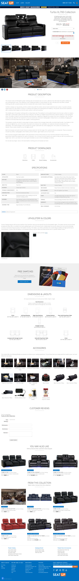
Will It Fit (27, 571)
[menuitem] (17, 3)
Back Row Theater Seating (39, 551)
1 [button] (37, 89)
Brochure (25, 160)
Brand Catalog (43, 160)
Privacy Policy (41, 569)
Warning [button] (4, 211)
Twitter (5, 89)
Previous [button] (34, 89)
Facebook (2, 89)
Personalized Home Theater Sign (63, 549)
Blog (2, 566)
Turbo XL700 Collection (8, 509)
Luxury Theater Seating (12, 549)
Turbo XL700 (4, 472)
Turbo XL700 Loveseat (33, 472)
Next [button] (44, 89)
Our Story (3, 565)
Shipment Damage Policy (44, 568)
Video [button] (33, 160)
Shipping (13, 568)
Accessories (53, 160)
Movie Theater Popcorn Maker (63, 555)
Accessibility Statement (43, 572)
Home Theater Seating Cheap (13, 555)
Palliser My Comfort (38, 552)
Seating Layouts (28, 565)
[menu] (23, 4)
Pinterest (7, 89)
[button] (73, 32)
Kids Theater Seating (11, 552)
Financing (13, 571)
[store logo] (7, 3)
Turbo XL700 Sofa (58, 472)
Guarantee (13, 566)
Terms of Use (41, 571)
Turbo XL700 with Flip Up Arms (36, 536)
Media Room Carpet (61, 551)
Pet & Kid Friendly (29, 568)
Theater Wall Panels (61, 552)
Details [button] (46, 232)
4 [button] (41, 89)
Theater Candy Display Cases (63, 553)
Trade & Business (29, 572)
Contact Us (13, 565)
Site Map (3, 568)
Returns (13, 569)
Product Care (28, 569)
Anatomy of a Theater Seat (30, 566)
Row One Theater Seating (39, 549)
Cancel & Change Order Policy (45, 566)
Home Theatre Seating (12, 551)
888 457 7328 (67, 3)
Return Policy (41, 565)
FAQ (12, 572)
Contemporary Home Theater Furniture (15, 553)
